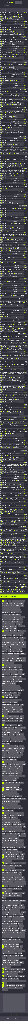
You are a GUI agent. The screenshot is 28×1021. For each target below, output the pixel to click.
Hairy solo (4, 775)
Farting (18, 587)
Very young (5, 974)
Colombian (10, 102)
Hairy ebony (17, 245)
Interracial (11, 782)
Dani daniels (16, 704)
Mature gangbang (6, 852)
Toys (13, 958)
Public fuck (10, 194)
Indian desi (16, 395)
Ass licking (4, 619)
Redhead (4, 888)
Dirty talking (19, 711)
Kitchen (15, 808)
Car (12, 674)
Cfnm (3, 381)
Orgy (11, 863)
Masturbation (9, 833)
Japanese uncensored (17, 796)
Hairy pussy (11, 775)
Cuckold (4, 667)
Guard (15, 16)
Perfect (8, 884)
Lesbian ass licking (16, 822)
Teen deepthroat (12, 173)
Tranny (15, 948)
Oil (8, 868)
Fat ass (23, 739)
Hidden (3, 457)
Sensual (4, 921)
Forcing (21, 144)
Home (9, 771)
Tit (2, 257)
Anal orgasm (5, 610)
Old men (13, 868)
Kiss (3, 511)
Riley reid (16, 886)
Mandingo (4, 842)
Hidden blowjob (11, 140)
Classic (15, 676)
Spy (3, 167)
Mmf (23, 831)
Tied (12, 951)
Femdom (4, 727)
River (20, 495)
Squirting (4, 550)
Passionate (21, 879)
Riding (21, 886)
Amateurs (10, 114)
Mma (9, 409)
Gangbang (15, 746)
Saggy (14, 939)
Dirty (10, 709)
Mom (6, 829)
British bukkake (11, 94)
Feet (13, 727)
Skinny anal (21, 935)
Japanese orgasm (6, 794)
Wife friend (13, 981)
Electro (4, 720)
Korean (6, 808)
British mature (5, 658)
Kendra (7, 810)
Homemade (21, 762)
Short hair (4, 937)
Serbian (7, 433)
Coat (25, 503)
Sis (3, 909)
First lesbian (4, 509)
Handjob (15, 762)
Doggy (3, 707)
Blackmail (18, 633)
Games (11, 759)
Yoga (17, 985)
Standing (16, 921)
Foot (18, 736)
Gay (5, 746)
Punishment (10, 881)
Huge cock (21, 775)
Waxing (23, 587)
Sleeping (4, 553)
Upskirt (6, 969)
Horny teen (10, 184)
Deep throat (19, 707)
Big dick (23, 644)
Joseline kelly (21, 159)
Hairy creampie (11, 768)
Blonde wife (20, 429)
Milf (20, 829)
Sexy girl (10, 289)
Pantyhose (14, 872)
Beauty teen (17, 91)
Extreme (21, 718)
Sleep (9, 553)
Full (3, 159)
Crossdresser (5, 672)
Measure (17, 100)
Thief (24, 958)
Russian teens (11, 439)
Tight (21, 955)
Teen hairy (4, 245)
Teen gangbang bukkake (13, 136)
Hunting (13, 431)
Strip (10, 914)
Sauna (3, 919)
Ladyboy (17, 813)
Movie (3, 362)
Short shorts (22, 900)
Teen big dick (11, 96)
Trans (20, 948)
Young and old (12, 987)
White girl (16, 415)
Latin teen (10, 129)
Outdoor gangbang (12, 471)
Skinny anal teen (16, 459)
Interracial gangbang (7, 787)
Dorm (3, 711)
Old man (19, 863)
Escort (3, 429)
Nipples (13, 858)
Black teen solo (18, 273)
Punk (9, 459)
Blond (3, 662)
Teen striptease (20, 346)
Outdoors (9, 572)
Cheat (3, 683)
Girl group (16, 27)
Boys (11, 662)
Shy (17, 932)
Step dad (4, 587)
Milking (17, 854)
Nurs (20, 219)
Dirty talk (4, 702)
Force (3, 144)
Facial (3, 732)
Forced (6, 725)
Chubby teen (17, 685)
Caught (19, 667)
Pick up (9, 879)
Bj (24, 637)
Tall (19, 964)
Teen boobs (12, 150)
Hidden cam (19, 768)
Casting (19, 665)
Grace (12, 755)
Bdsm (15, 630)
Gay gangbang (5, 755)
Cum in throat (17, 674)
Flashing (22, 736)
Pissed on (24, 269)
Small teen (4, 944)
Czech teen (16, 353)
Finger (7, 743)
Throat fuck (9, 964)
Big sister (17, 646)
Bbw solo (19, 658)
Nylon (3, 206)
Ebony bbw (16, 716)
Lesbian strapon (6, 819)
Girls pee (23, 591)
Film (8, 741)
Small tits (20, 914)
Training (14, 165)
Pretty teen (16, 89)
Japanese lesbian (6, 796)
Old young (10, 865)
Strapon (21, 905)
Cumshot (10, 676)
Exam (25, 302)
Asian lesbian (12, 621)
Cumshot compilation (7, 688)
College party (5, 248)
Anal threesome (6, 612)
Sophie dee (10, 930)
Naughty (10, 339)
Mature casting (10, 854)
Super (18, 284)
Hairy (6, 762)
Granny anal (9, 748)
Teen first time (16, 69)
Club (19, 692)
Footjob (4, 235)
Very (23, 509)
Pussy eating (5, 877)
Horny (21, 771)
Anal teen (18, 610)
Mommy (23, 833)
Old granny (11, 557)
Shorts (14, 572)
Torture (4, 960)
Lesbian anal (5, 826)
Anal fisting (21, 617)
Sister (6, 893)
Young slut (13, 33)
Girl (3, 112)
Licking (11, 826)
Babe (3, 656)
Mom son (4, 831)
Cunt (3, 314)
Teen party (14, 219)
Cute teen (12, 451)
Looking (10, 121)
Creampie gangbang (7, 695)
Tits (23, 951)
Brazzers (7, 630)
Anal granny (9, 565)
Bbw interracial (19, 651)
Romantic (4, 495)
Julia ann (15, 791)
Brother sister (11, 640)
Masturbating (5, 419)
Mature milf (17, 223)
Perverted (4, 310)
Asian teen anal (11, 587)
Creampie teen (11, 346)
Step (10, 903)
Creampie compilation (20, 679)
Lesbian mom (5, 153)
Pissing (19, 872)
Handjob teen (22, 328)
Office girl (20, 484)
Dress (8, 711)
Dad (16, 697)
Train (3, 165)
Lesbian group (11, 480)
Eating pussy (10, 720)
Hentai (10, 762)
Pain (17, 875)
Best (7, 542)
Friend (3, 741)
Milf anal (17, 845)
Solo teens (10, 273)
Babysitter (15, 642)
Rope (3, 591)
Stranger (4, 926)
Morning (4, 838)
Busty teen (16, 653)
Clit (3, 433)
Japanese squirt (11, 550)
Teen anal (4, 304)
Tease (3, 262)
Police (11, 877)
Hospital (4, 771)
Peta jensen (4, 513)
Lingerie (12, 815)
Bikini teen (23, 427)
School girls (11, 60)
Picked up (4, 530)
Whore (9, 104)
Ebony (6, 716)
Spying (7, 167)
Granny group (12, 757)
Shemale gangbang (6, 912)
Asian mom (19, 619)
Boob (16, 171)
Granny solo (5, 759)
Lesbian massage (20, 815)
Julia (12, 803)
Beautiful (18, 644)
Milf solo (21, 840)
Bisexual (10, 635)
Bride (3, 646)
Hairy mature (15, 771)
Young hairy (12, 985)
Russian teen (5, 451)
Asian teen (4, 614)
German (21, 746)
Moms (22, 845)
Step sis (11, 909)
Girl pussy (17, 186)
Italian (3, 785)
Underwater (4, 427)
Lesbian (6, 813)
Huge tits (4, 768)
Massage (11, 829)
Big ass (8, 633)
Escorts (14, 429)
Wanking (23, 981)
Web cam (18, 442)
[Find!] (23, 5)
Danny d (13, 711)
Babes (11, 660)
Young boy (4, 987)
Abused (12, 605)
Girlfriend (17, 755)
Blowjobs (23, 660)
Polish (24, 884)
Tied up (9, 960)
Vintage (6, 971)
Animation (12, 610)
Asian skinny (20, 173)
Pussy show (10, 186)
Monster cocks (18, 255)
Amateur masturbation (13, 379)
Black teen (4, 146)
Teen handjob (5, 150)
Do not (15, 116)
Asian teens (10, 179)
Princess (16, 881)
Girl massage (19, 64)
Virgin (11, 971)
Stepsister (15, 905)
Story (19, 907)
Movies (18, 847)
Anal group (4, 336)
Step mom (4, 895)
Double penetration (6, 704)
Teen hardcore (11, 546)
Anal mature (5, 626)
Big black (21, 521)
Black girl (4, 279)
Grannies (4, 348)
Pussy (8, 875)
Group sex (9, 334)
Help (3, 302)
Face (3, 316)
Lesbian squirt (21, 824)
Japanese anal (21, 798)
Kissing (20, 808)
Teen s (16, 322)
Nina (3, 861)
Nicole (9, 328)
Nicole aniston (12, 856)
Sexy (3, 914)
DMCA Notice (18, 1018)
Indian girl (16, 362)
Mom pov (12, 847)
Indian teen (9, 362)
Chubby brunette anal (7, 685)
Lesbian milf (4, 557)
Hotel (3, 33)
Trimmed (20, 572)
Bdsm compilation (22, 125)
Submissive (22, 930)
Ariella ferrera (12, 619)
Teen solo (4, 295)
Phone (7, 559)
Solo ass (20, 923)
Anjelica (10, 116)
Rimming (10, 888)
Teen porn (4, 202)
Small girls (4, 127)
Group (3, 748)
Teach (8, 377)
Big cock (4, 637)
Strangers (10, 561)
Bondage (15, 635)
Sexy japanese (16, 461)
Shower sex (11, 944)
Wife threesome (6, 981)
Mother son (11, 842)
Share (9, 411)
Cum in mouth (10, 320)
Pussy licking (17, 877)
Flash (3, 743)
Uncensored (12, 969)
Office (23, 863)
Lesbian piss (20, 373)
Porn (10, 2)
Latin (24, 826)
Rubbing (4, 444)
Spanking (19, 895)
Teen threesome (6, 967)
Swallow (14, 907)
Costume (10, 299)
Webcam (10, 976)
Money (4, 836)
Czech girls (10, 23)
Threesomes (15, 960)
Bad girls (15, 328)
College (20, 672)
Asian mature (5, 628)
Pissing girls (10, 269)
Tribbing (4, 953)
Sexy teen (19, 94)
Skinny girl (23, 544)
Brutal (17, 640)
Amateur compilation (16, 612)
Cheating (4, 669)
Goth (22, 750)
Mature (16, 829)
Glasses (18, 750)
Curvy (20, 681)
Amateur (23, 601)
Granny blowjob (11, 348)
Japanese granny (16, 801)
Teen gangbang (6, 962)
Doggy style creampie (17, 503)
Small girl (4, 407)
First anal (4, 581)
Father (14, 732)
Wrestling (16, 976)
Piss (19, 870)
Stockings (22, 893)
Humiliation (13, 780)
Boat (9, 495)
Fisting (19, 725)
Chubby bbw (18, 96)
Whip (11, 364)
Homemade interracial (6, 133)
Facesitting (19, 730)
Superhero (4, 299)
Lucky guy (14, 112)
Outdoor (4, 104)
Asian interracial (17, 491)
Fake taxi (17, 727)
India (16, 782)
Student (14, 912)
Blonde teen (11, 163)
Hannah (17, 399)
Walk (9, 461)
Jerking (16, 803)
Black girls (11, 245)
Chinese (14, 667)
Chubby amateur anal (10, 302)
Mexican (11, 845)
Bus (23, 633)
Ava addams (12, 614)
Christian (15, 381)
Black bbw (22, 646)
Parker (9, 523)
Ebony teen (5, 718)
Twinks (21, 962)
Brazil (24, 658)
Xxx (5, 983)
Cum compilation (6, 690)
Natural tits (8, 861)
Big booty (4, 312)
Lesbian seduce (18, 826)
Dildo (3, 364)
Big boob (11, 171)
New (8, 858)
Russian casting (17, 581)
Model (3, 854)
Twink (15, 953)
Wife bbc (22, 976)
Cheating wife (14, 681)
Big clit (19, 649)
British (3, 633)
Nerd (22, 856)
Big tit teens (11, 208)
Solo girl (10, 295)
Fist (10, 734)
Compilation (13, 665)
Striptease (10, 921)
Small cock (4, 932)
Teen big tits (11, 399)
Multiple (16, 191)
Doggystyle (5, 709)
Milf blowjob (22, 355)
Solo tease (20, 239)
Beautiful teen (11, 384)
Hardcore (4, 37)
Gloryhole (22, 748)
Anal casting (19, 621)
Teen (6, 946)
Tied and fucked (11, 284)
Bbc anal (4, 653)
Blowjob (4, 635)
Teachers (18, 451)
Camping (4, 411)
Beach (9, 637)
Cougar (20, 676)
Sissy (3, 907)
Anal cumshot (21, 381)
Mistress (23, 847)
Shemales (21, 916)
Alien (3, 569)
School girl (4, 60)
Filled (9, 503)
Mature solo (5, 845)
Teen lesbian (5, 326)
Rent (3, 542)
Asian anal (17, 607)
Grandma (4, 752)
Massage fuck (5, 64)
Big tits (20, 630)
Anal (6, 601)
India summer (10, 785)
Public (6, 870)
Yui (3, 52)
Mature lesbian (13, 840)
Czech (20, 669)
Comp (3, 188)
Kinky (12, 810)
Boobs (21, 640)
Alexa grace (19, 624)
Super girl (17, 102)
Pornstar (4, 879)
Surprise (16, 926)
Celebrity (15, 669)
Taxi (20, 951)
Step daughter (5, 923)
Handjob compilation (7, 778)
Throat (15, 964)
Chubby (9, 667)
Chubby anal (12, 683)
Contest (17, 248)
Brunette (4, 355)
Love (3, 478)
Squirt (14, 895)
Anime (17, 601)
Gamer (9, 12)
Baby (9, 649)
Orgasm (6, 863)
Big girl (10, 293)
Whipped (23, 364)
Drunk (3, 700)
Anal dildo (4, 624)
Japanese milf (5, 798)
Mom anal (15, 838)
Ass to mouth (20, 603)
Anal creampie (5, 607)
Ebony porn (17, 369)
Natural (4, 858)
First (23, 734)
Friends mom (12, 736)
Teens (16, 951)
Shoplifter (9, 916)
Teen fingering (16, 591)
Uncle (18, 969)
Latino (14, 824)
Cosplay (4, 453)
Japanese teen (13, 798)
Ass (3, 603)
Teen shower (11, 106)
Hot (14, 764)
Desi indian (23, 395)
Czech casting (10, 679)
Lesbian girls (16, 12)
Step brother (11, 935)
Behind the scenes (10, 656)
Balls (8, 662)
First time (4, 25)
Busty (11, 646)
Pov (10, 870)
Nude (18, 856)
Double (15, 702)
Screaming (10, 937)
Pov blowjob (22, 881)
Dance (8, 33)
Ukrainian (10, 567)
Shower (13, 553)
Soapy (18, 480)
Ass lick (9, 422)
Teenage (9, 429)
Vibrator (15, 971)
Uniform (23, 969)
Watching (4, 978)
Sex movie (4, 903)
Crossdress (5, 692)
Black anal (17, 660)
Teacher (4, 948)
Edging (16, 720)
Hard (10, 766)
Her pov (10, 31)
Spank (20, 921)
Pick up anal (23, 530)
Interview (17, 785)
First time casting (20, 157)
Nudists (15, 518)
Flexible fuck (15, 56)
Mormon (10, 838)
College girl (10, 41)
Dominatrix (5, 713)
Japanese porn (5, 308)
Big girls (15, 14)
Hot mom (22, 764)
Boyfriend (19, 54)
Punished (4, 353)
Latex (22, 813)
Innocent (21, 782)
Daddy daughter (11, 707)
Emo (17, 718)
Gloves (3, 527)
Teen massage (11, 131)
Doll (14, 709)
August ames (5, 617)
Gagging (18, 757)
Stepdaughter (13, 923)
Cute (23, 674)
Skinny (3, 897)
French (16, 320)
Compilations (16, 695)
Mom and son (11, 831)
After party (10, 223)
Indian (3, 395)
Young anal (19, 987)
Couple (4, 674)
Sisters (9, 939)
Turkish (4, 958)
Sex (7, 914)
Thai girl (20, 112)
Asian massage (5, 605)
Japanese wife (15, 794)
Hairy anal (20, 766)
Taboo (17, 946)
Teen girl (9, 14)
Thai (21, 946)
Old (14, 863)
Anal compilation (14, 617)
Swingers (14, 903)
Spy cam (12, 167)
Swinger (23, 912)
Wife (6, 976)
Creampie (7, 665)
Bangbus (15, 104)
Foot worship (16, 206)
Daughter (11, 697)
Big (20, 642)
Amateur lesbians (12, 76)
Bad (9, 484)
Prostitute (15, 879)
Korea (11, 808)
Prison (23, 870)
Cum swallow (17, 688)
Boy (8, 644)
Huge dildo (16, 778)
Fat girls (10, 74)
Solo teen (4, 175)
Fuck (13, 734)
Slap (7, 364)
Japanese (7, 789)
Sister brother (12, 932)
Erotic (21, 716)
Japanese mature (6, 801)
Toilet (8, 958)
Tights (9, 56)
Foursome (9, 732)
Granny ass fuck (11, 67)
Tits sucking (21, 16)
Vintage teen (23, 465)
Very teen (14, 52)
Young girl (4, 43)
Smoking (4, 900)
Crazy (8, 681)
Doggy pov (10, 123)
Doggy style (19, 709)
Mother (3, 377)
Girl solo (16, 175)
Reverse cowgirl (17, 888)
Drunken (10, 27)
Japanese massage (6, 791)
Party (3, 872)
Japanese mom (18, 789)
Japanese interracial (6, 806)
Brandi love (15, 637)
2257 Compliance (10, 1018)
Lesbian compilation (7, 824)
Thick (20, 958)
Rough (6, 886)
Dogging (10, 702)
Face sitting (4, 339)
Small (23, 907)
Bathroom (10, 653)
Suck (3, 928)
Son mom (8, 928)
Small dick (4, 476)
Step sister (15, 900)
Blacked (21, 637)
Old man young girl (13, 576)
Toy (16, 958)
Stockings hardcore (19, 937)
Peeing (4, 881)
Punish (3, 884)
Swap (6, 909)
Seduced (9, 919)
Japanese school (19, 60)
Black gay (4, 649)
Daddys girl (10, 265)
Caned (14, 125)
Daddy (6, 697)
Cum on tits (20, 690)
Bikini (3, 642)
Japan (11, 789)
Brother (3, 324)
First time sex (17, 25)
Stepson (4, 935)
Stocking (17, 930)
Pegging (8, 872)
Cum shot (4, 191)
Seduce (11, 153)
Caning (3, 125)
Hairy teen (10, 37)
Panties (4, 875)
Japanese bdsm (5, 803)
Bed (9, 239)
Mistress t (15, 849)
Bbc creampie (5, 660)
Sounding (15, 942)
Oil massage (4, 109)
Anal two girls (18, 41)
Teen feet (16, 235)
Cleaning (15, 343)
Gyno (21, 752)
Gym (3, 750)
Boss (7, 646)
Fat (3, 559)
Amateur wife (11, 624)
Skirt (16, 935)
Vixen (10, 974)
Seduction (22, 932)
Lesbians (12, 813)
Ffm (9, 727)
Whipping (10, 978)
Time (9, 69)
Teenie (3, 565)
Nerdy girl (17, 493)
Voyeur (20, 971)
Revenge (13, 72)
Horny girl (10, 255)
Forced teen (9, 144)
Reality (9, 891)
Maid (3, 833)
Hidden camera (5, 780)
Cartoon (10, 669)
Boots (23, 642)
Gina (3, 544)
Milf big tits (10, 493)
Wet (3, 540)
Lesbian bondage (6, 822)
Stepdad (15, 914)
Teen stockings (5, 951)
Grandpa (8, 750)
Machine (24, 836)
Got (15, 31)
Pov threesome (5, 80)
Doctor (19, 700)
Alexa (22, 605)
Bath (18, 656)
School (3, 320)
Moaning (22, 854)
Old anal (4, 865)
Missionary (14, 836)
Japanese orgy (5, 387)
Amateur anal (21, 626)
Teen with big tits (17, 534)
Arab (13, 601)
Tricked (20, 953)
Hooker (14, 766)
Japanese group (13, 387)
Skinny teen (21, 919)
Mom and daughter (16, 852)
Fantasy (3, 422)
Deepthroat (9, 700)
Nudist (3, 572)
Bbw (11, 630)
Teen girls (4, 12)
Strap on (21, 926)
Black (13, 633)
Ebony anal (8, 343)
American (18, 614)
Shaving (20, 942)
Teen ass (23, 339)
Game (13, 750)
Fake (9, 730)
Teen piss (18, 269)
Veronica (15, 974)
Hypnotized (4, 267)
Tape (15, 505)
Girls (3, 157)
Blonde (20, 635)
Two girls (10, 39)
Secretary (17, 909)
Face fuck (18, 739)
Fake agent (5, 736)
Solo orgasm (16, 447)
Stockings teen (5, 54)
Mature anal (17, 833)
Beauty (12, 644)
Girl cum (10, 401)
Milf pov (3, 330)
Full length (14, 159)
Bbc (24, 630)
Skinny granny (17, 565)
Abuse (12, 607)
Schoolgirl (8, 907)
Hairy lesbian (11, 773)
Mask (18, 358)
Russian (11, 886)
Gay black (16, 748)
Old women (20, 405)
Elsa (3, 723)
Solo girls (4, 239)
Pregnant (14, 870)
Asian (9, 601)
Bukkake (4, 640)
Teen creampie (5, 358)
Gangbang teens (22, 471)
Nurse (6, 856)
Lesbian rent (19, 542)
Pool (3, 343)
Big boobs (4, 171)
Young (6, 985)
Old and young (17, 865)
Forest (12, 739)
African (17, 605)
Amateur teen (5, 250)
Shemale (11, 893)
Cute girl (19, 80)
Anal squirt (4, 621)
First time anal (13, 741)
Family (10, 725)
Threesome (11, 946)
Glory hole (10, 752)
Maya (16, 521)
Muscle (4, 849)
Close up (14, 690)
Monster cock (5, 840)
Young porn (19, 308)
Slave (19, 903)
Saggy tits (10, 926)
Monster (4, 447)
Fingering (4, 730)
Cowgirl (4, 679)
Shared (14, 411)
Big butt (3, 14)
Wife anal (16, 978)
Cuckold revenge (5, 72)
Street (17, 944)
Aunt (7, 603)
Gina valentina (9, 544)
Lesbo (9, 227)
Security (10, 16)
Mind (9, 424)
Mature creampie (20, 842)
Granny (9, 746)
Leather (13, 819)
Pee (20, 875)
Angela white (12, 603)
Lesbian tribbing (6, 817)
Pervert (17, 163)
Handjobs (4, 773)
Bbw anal (4, 651)
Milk (19, 836)
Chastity (15, 692)
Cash (10, 692)
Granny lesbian (12, 373)
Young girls (4, 373)
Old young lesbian (6, 405)
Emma (20, 720)
